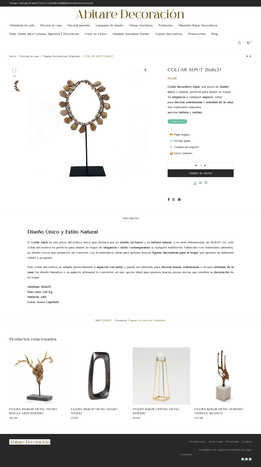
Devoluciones (197, 441)
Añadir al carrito (200, 173)
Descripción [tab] (131, 218)
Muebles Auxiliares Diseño (131, 34)
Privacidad (232, 441)
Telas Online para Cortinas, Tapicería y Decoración (44, 34)
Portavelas (165, 25)
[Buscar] (239, 42)
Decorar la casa (51, 25)
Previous (29, 127)
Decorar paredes (78, 25)
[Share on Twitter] (173, 199)
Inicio (12, 56)
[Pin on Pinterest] (179, 199)
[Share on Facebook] (168, 199)
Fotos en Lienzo (96, 34)
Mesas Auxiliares (141, 25)
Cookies (247, 441)
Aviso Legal (216, 441)
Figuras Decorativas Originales (61, 56)
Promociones (197, 34)
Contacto (186, 454)
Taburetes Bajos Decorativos (197, 25)
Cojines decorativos (168, 34)
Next (146, 127)
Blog (214, 34)
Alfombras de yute (21, 25)
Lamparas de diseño (109, 25)
